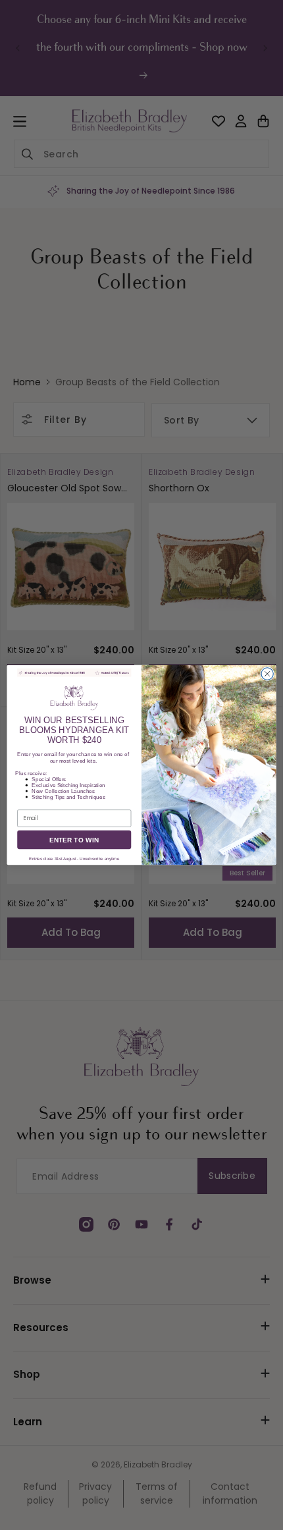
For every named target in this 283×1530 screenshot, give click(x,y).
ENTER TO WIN (74, 840)
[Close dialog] (267, 674)
